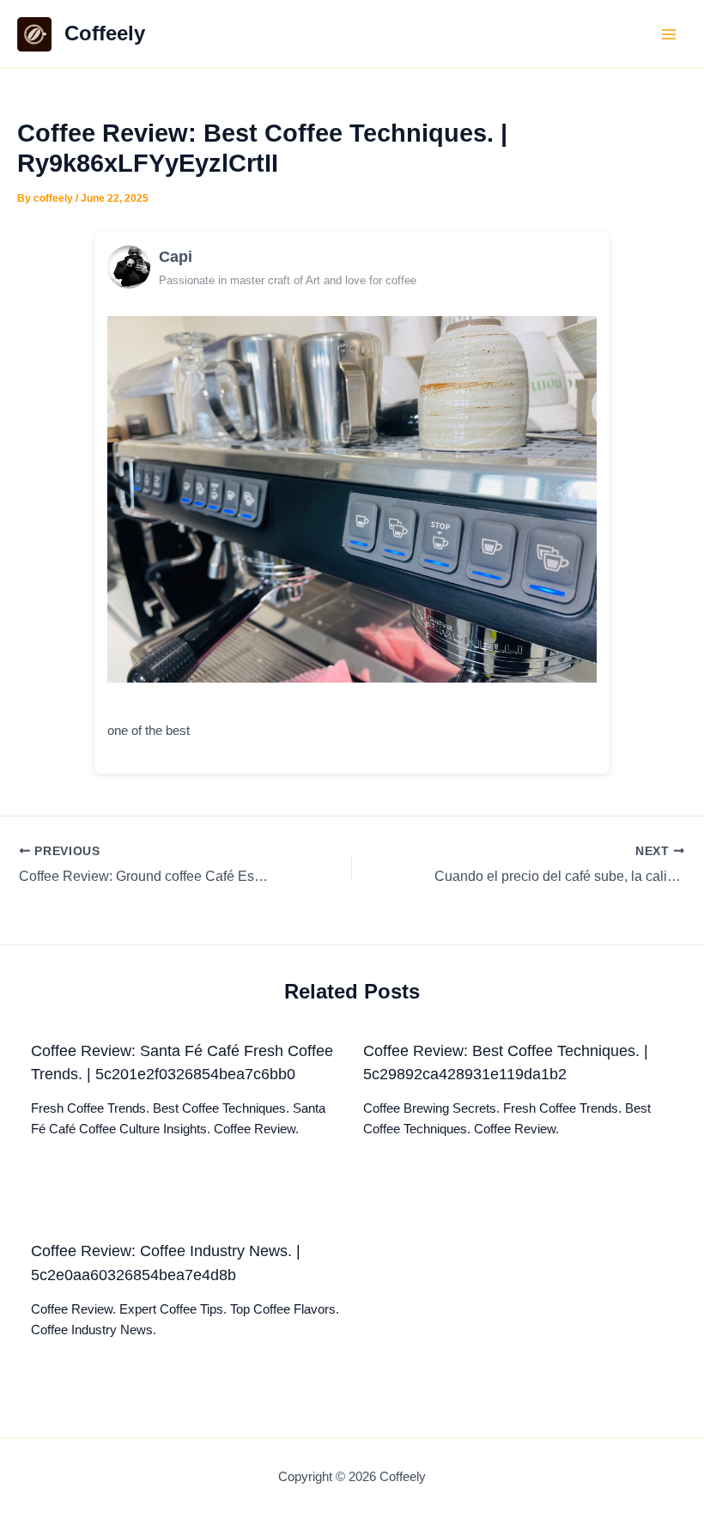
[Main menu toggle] (669, 34)
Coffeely (104, 33)
